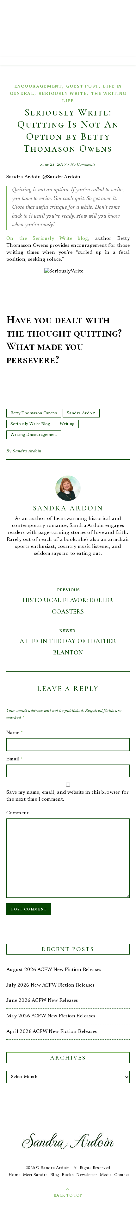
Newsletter (86, 1175)
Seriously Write (63, 94)
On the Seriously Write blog (47, 238)
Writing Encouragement (33, 435)
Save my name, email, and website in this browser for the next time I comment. (67, 796)
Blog (54, 1175)
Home (15, 1175)
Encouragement (38, 86)
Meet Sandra (35, 1175)
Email (14, 759)
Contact (121, 1175)
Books (68, 1175)
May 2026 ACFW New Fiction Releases (51, 1016)
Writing (67, 424)
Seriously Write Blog (30, 424)
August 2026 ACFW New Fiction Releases (54, 969)
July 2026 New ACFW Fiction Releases (50, 985)
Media (106, 1175)
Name (14, 732)
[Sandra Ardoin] (68, 28)
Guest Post (82, 86)
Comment (17, 813)
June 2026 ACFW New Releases (42, 1000)
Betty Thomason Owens (33, 413)
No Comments (83, 164)
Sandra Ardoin (81, 413)
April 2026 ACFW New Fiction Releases (51, 1031)
